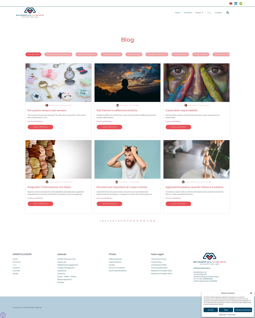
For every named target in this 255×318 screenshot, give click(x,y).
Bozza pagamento (64, 279)
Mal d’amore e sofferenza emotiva (117, 110)
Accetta (211, 310)
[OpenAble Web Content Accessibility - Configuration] (3, 315)
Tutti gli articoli (33, 54)
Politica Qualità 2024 (159, 268)
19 (154, 221)
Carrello (112, 265)
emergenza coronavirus (157, 54)
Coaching (61, 274)
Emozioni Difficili (200, 54)
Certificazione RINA (158, 265)
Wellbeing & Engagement (67, 265)
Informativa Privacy (158, 259)
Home (177, 13)
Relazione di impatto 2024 (161, 274)
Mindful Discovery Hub (66, 259)
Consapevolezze (134, 54)
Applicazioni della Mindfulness (58, 54)
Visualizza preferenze (243, 310)
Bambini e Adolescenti (86, 54)
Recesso (60, 282)
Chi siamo (188, 13)
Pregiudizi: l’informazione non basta (49, 187)
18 (151, 221)
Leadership (61, 271)
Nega (226, 310)
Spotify (15, 274)
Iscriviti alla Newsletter (118, 271)
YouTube (16, 271)
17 (147, 221)
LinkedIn (16, 268)
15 (141, 221)
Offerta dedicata (115, 259)
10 (124, 221)
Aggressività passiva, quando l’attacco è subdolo (194, 187)
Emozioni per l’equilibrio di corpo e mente (122, 187)
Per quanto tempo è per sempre (46, 110)
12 (131, 221)
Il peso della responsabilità (181, 110)
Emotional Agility (180, 54)
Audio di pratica (115, 262)
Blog (209, 13)
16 (144, 221)
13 (134, 221)
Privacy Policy (232, 314)
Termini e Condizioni (117, 268)
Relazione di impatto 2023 (161, 271)
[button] (251, 293)
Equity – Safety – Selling (66, 276)
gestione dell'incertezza (224, 54)
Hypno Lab (61, 262)
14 (137, 221)
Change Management (111, 54)
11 (127, 221)
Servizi (198, 13)
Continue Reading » (35, 121)
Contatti (218, 13)
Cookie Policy (223, 314)
